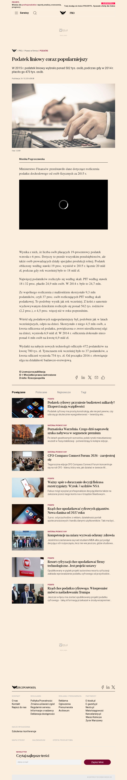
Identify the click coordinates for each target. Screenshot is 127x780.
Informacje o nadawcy (42, 710)
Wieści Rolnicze (94, 717)
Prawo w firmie (31, 51)
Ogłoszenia (65, 704)
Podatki (44, 51)
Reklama (63, 700)
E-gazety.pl (91, 704)
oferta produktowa (63, 740)
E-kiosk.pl (90, 700)
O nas (15, 700)
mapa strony (18, 740)
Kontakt (16, 704)
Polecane (41, 392)
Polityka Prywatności (41, 700)
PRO (72, 13)
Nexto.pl (90, 707)
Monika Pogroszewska (32, 159)
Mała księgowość (95, 710)
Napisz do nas (19, 707)
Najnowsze (64, 392)
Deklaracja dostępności (43, 714)
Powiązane (18, 392)
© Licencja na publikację (32, 371)
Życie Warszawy (94, 720)
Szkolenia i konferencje (24, 731)
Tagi (83, 392)
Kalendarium (38, 740)
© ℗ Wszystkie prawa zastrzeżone (37, 375)
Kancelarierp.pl (93, 714)
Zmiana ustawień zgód (43, 704)
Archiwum (64, 710)
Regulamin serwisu (40, 707)
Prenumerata (66, 707)
